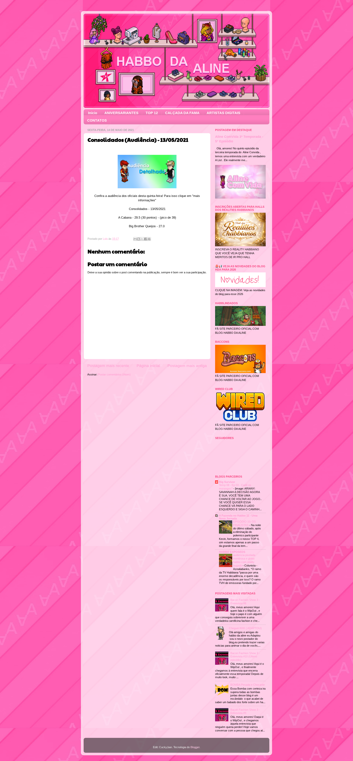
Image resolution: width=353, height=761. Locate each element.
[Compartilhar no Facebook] (145, 239)
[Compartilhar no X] (142, 239)
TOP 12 (152, 113)
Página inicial (148, 366)
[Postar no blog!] (138, 239)
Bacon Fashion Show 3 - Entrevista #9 (245, 711)
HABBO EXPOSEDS (232, 551)
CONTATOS (97, 120)
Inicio (92, 113)
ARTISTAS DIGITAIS (223, 113)
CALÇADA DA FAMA (182, 113)
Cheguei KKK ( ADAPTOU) (245, 628)
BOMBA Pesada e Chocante (247, 684)
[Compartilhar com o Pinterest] (149, 239)
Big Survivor (227, 481)
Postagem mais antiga (187, 366)
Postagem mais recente (108, 366)
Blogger (194, 747)
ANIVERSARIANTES (121, 113)
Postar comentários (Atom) (114, 374)
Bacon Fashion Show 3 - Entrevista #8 (245, 601)
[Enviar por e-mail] (135, 239)
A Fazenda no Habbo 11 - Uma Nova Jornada (238, 517)
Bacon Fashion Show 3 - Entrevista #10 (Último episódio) (245, 656)
